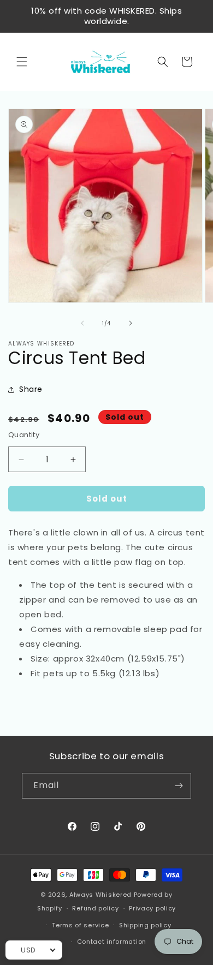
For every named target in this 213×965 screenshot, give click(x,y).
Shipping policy (145, 925)
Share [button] (31, 389)
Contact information (111, 941)
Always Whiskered (101, 894)
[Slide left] (82, 323)
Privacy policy (152, 908)
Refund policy (95, 908)
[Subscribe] (179, 786)
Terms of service (80, 925)
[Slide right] (131, 323)
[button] (22, 62)
